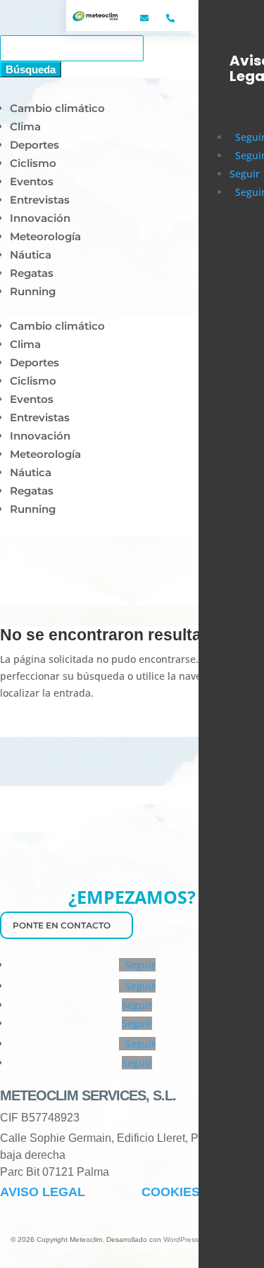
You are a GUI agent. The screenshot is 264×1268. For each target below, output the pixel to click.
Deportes (34, 144)
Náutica (30, 254)
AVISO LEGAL (42, 1192)
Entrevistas (40, 199)
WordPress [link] (181, 1239)
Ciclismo (33, 163)
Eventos (32, 181)
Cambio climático (57, 108)
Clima (25, 126)
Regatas (32, 273)
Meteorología (45, 236)
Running (33, 291)
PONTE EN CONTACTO (62, 925)
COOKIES (171, 1192)
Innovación (40, 218)
